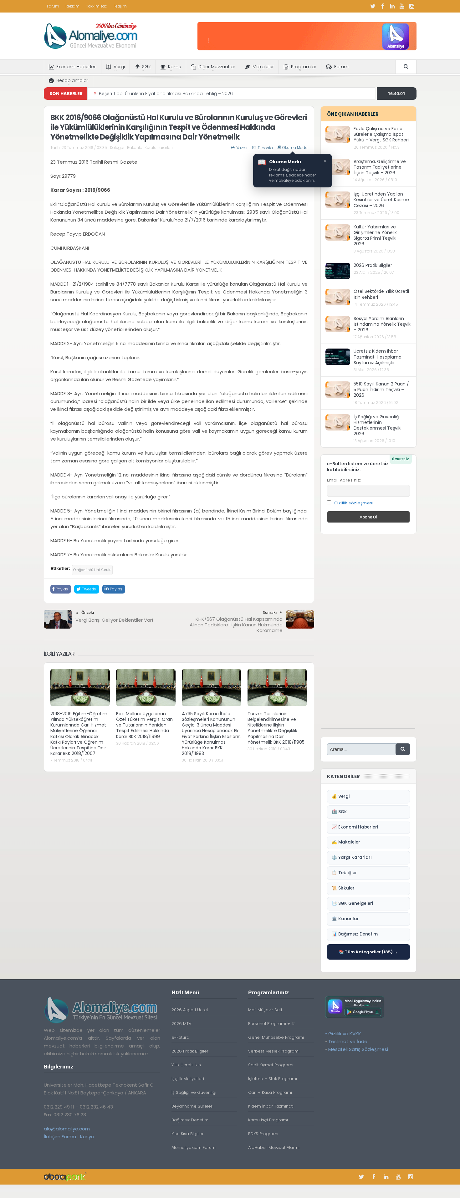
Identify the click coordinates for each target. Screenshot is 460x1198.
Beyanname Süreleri (192, 1106)
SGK (146, 67)
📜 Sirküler (343, 888)
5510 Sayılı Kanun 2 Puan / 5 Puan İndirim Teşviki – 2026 (381, 389)
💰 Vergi (341, 796)
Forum (53, 6)
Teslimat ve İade (347, 1041)
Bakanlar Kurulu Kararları (150, 147)
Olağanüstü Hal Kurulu (92, 569)
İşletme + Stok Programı (272, 1079)
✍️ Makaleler (346, 842)
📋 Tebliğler (344, 873)
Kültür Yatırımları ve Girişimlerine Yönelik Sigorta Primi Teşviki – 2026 (377, 235)
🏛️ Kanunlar (345, 919)
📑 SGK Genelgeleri (352, 903)
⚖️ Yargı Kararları (352, 857)
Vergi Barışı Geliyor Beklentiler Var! (114, 620)
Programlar (303, 67)
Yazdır (242, 147)
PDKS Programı (263, 1134)
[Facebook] (382, 6)
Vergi (119, 67)
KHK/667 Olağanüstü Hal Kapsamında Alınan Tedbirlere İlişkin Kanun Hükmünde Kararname (236, 625)
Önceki (87, 612)
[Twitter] (373, 6)
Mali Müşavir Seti (265, 1010)
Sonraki (270, 612)
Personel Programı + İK (271, 1024)
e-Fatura (180, 1037)
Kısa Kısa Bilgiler (187, 1134)
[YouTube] (402, 6)
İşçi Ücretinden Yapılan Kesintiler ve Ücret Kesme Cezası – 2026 (381, 199)
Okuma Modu (295, 147)
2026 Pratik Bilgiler (373, 265)
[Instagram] (412, 6)
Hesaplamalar (72, 80)
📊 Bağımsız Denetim (355, 934)
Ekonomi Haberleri (76, 67)
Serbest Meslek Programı (273, 1051)
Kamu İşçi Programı (268, 1120)
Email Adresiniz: (344, 480)
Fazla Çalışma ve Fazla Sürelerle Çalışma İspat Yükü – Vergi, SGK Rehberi (381, 134)
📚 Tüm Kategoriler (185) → (368, 952)
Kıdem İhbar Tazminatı (271, 1106)
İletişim (120, 6)
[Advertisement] (368, 634)
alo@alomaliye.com (67, 1128)
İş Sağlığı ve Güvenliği (193, 1092)
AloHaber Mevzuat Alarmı (273, 1147)
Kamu (174, 67)
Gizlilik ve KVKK (344, 1033)
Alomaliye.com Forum (193, 1147)
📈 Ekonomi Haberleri (355, 827)
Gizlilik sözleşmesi (354, 503)
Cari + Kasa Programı (270, 1092)
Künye (87, 1136)
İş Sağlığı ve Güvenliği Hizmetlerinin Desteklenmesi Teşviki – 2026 (380, 425)
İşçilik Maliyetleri (187, 1079)
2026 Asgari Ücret (189, 1010)
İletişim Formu (60, 1136)
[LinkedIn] (392, 6)
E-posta (265, 147)
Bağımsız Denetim (189, 1120)
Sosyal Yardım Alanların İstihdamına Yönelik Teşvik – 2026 (382, 324)
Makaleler (263, 67)
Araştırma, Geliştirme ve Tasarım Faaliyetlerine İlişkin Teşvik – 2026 (380, 167)
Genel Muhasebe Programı (276, 1037)
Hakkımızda (96, 6)
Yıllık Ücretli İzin (186, 1065)
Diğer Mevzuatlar (216, 67)
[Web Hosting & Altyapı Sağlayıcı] (65, 1176)
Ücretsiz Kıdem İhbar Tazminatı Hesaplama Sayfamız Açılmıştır (377, 356)
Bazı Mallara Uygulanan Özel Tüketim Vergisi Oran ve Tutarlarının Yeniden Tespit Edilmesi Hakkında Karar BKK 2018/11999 (144, 725)
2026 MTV (181, 1024)
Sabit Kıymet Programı (270, 1065)
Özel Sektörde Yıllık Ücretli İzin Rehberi (381, 294)
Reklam (72, 6)
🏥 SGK (339, 812)
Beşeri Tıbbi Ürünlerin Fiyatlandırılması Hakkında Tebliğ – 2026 (166, 93)
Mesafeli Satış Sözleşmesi (358, 1049)
